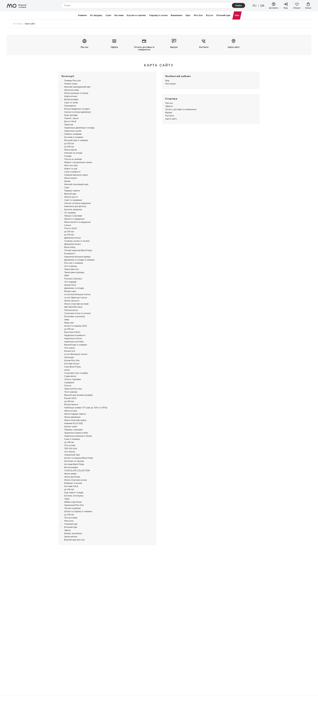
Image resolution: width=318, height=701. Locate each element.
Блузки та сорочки (136, 15)
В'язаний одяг (223, 15)
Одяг (188, 15)
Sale (237, 15)
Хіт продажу (96, 15)
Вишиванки (176, 15)
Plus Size (198, 15)
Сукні (108, 15)
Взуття (209, 15)
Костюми (119, 15)
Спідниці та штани (158, 15)
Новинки (82, 15)
